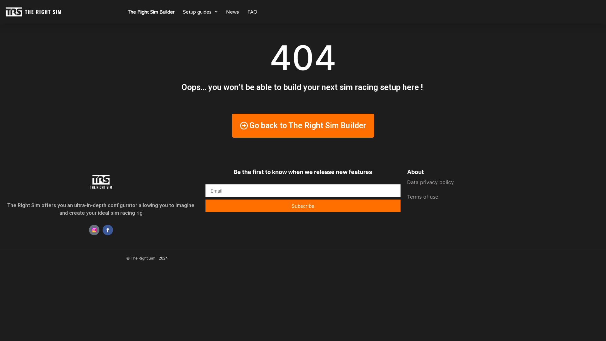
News (232, 12)
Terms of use (422, 197)
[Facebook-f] (108, 230)
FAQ (252, 12)
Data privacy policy (430, 182)
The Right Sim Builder (151, 12)
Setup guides (197, 12)
